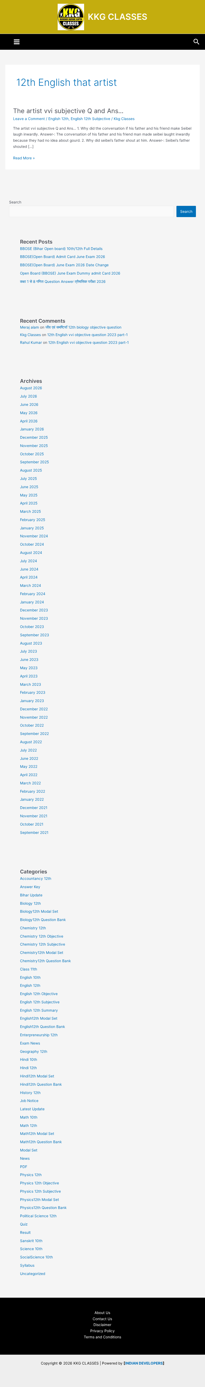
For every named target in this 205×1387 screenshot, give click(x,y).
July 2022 (28, 750)
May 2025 (28, 495)
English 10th (30, 977)
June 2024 (29, 569)
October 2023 (32, 627)
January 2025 (32, 528)
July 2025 (28, 478)
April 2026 (29, 421)
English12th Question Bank (42, 1026)
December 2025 (34, 437)
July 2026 (28, 396)
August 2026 (31, 388)
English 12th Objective (39, 994)
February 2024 (32, 594)
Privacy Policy (102, 1331)
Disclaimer (102, 1325)
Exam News (30, 1043)
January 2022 (32, 799)
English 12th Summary (39, 1010)
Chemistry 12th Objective (41, 936)
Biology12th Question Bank (43, 920)
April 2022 (28, 775)
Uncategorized (32, 1274)
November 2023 (34, 618)
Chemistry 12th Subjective (42, 944)
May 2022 (28, 766)
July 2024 (28, 561)
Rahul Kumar (31, 342)
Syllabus (27, 1265)
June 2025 (29, 487)
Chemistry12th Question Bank (45, 961)
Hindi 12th (28, 1068)
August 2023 (31, 643)
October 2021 (31, 824)
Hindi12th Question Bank (41, 1084)
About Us (102, 1313)
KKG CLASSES (117, 16)
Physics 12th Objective (39, 1183)
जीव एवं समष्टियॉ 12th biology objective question (83, 327)
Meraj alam (29, 327)
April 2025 (28, 503)
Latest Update (32, 1109)
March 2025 (30, 511)
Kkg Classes (30, 335)
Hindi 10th (28, 1059)
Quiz (23, 1224)
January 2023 (32, 701)
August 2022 (31, 742)
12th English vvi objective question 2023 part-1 (87, 335)
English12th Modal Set (38, 1018)
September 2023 (34, 635)
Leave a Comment (29, 119)
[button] (196, 42)
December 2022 (34, 709)
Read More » (24, 157)
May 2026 (29, 413)
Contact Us (102, 1319)
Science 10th (31, 1249)
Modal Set (28, 1150)
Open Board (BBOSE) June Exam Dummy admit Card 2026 (70, 273)
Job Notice (29, 1101)
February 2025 (32, 520)
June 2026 (29, 404)
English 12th (58, 119)
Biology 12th (30, 903)
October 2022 (32, 725)
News (25, 1158)
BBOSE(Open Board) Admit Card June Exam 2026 (62, 257)
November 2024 (34, 536)
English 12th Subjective (90, 119)
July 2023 (28, 651)
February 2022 (32, 791)
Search (15, 202)
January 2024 (32, 602)
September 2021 (34, 832)
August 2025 (31, 470)
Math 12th (28, 1125)
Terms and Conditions (102, 1337)
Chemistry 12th (33, 928)
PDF (23, 1167)
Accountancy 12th (35, 878)
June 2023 (29, 659)
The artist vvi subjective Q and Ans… (68, 111)
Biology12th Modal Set (39, 911)
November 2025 (34, 446)
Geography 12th (33, 1051)
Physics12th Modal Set (39, 1199)
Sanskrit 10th (31, 1241)
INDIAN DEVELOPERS (144, 1363)
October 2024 (32, 544)
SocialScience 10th (36, 1257)
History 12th (30, 1093)
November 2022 (34, 717)
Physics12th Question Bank (43, 1207)
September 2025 (34, 462)
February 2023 (32, 692)
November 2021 (33, 816)
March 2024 (30, 585)
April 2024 (29, 577)
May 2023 (29, 668)
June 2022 (29, 758)
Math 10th (28, 1117)
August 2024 (31, 552)
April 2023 (29, 676)
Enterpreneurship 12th (39, 1035)
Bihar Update (31, 895)
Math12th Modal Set (37, 1133)
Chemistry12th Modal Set (41, 952)
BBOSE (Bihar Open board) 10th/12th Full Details (61, 248)
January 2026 (32, 429)
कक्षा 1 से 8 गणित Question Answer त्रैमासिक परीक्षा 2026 (63, 281)
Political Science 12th (38, 1216)
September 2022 (34, 733)
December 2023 (34, 610)
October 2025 (32, 454)
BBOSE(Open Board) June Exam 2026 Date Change (64, 265)
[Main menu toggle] (17, 42)
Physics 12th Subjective (40, 1191)
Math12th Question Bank (41, 1142)
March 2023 (30, 684)
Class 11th (28, 969)
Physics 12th (31, 1175)
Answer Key (30, 887)
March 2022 (30, 783)
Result (25, 1232)
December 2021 (33, 808)
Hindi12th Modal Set (37, 1076)
